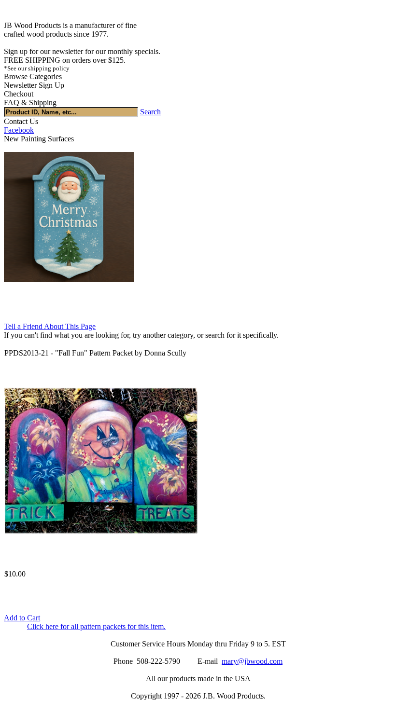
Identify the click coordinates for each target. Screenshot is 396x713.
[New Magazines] (69, 279)
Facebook (19, 130)
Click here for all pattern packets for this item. (96, 626)
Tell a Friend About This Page (50, 326)
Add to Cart (22, 618)
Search (150, 112)
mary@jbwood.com (252, 661)
